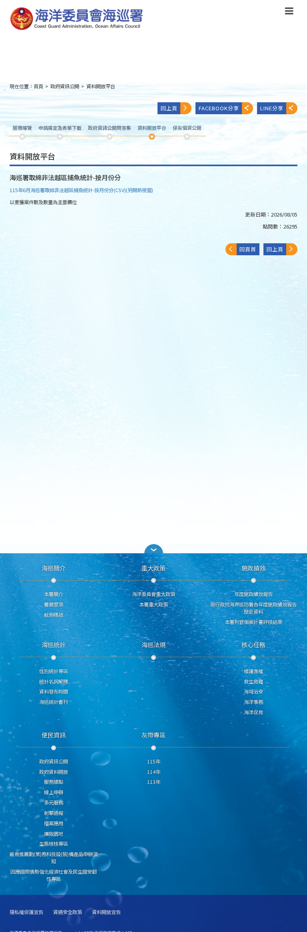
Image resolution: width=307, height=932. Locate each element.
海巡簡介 (54, 567)
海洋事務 (253, 701)
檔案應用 (53, 823)
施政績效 (253, 567)
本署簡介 (53, 594)
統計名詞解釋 (53, 681)
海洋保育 (253, 712)
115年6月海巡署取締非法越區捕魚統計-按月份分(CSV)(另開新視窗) (81, 190)
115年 (153, 761)
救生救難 (253, 681)
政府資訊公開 (64, 86)
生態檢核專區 (53, 843)
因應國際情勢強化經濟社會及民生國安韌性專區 (53, 875)
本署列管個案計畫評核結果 (253, 622)
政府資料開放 (53, 771)
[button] (289, 12)
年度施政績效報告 (253, 594)
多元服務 (53, 802)
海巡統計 (54, 644)
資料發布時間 (53, 691)
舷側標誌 (53, 614)
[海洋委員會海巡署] (120, 19)
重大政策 (153, 567)
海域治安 (253, 691)
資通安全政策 (67, 912)
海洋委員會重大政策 (153, 594)
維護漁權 (253, 671)
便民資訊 (54, 734)
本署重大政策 (153, 604)
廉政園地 (53, 833)
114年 (153, 771)
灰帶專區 (153, 734)
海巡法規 (153, 644)
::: (5, 89)
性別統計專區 (53, 671)
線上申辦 (53, 792)
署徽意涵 (53, 604)
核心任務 (253, 644)
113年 (153, 781)
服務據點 (53, 781)
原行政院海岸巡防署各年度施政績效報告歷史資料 (253, 608)
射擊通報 (53, 813)
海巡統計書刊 (53, 701)
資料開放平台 (100, 86)
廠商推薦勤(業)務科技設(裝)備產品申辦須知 (54, 858)
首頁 (38, 86)
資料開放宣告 (106, 912)
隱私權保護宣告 (26, 912)
